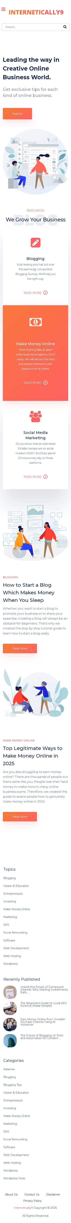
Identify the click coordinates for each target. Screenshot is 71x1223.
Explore (17, 113)
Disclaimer (53, 1194)
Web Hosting (12, 956)
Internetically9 (23, 1208)
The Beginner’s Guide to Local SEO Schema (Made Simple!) (43, 1004)
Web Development (16, 948)
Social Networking (15, 932)
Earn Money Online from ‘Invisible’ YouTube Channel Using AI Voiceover (43, 1022)
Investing (9, 901)
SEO (6, 925)
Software (9, 940)
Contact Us (31, 1194)
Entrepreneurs (13, 893)
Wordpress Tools (14, 1178)
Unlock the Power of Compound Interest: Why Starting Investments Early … (44, 989)
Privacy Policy (32, 1200)
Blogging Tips (12, 1085)
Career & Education (16, 886)
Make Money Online (16, 909)
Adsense (9, 1069)
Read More (32, 293)
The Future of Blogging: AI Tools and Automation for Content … (41, 1037)
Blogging (9, 878)
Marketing (10, 917)
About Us (11, 1194)
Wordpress (10, 963)
